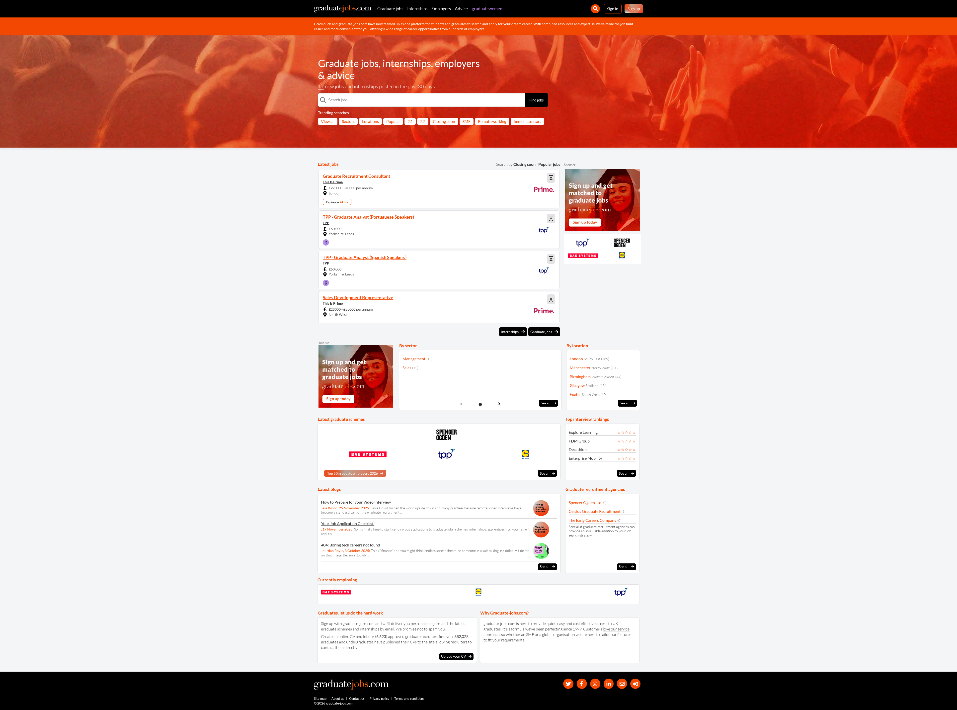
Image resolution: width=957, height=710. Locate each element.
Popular (393, 121)
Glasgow (577, 385)
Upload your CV (453, 656)
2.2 (422, 121)
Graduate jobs (390, 8)
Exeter (575, 394)
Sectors (348, 121)
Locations (370, 121)
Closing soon (444, 121)
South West (591, 394)
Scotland (592, 385)
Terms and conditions (409, 699)
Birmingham (580, 376)
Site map (320, 699)
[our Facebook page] (582, 684)
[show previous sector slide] (461, 404)
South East (592, 359)
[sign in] (635, 684)
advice (341, 75)
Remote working (492, 121)
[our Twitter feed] (568, 684)
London (576, 358)
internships (407, 63)
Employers (441, 8)
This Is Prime (333, 182)
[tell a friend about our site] (622, 684)
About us (337, 699)
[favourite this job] (551, 178)
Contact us (357, 699)
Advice (461, 8)
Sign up (634, 8)
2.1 (410, 121)
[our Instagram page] (595, 684)
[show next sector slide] (499, 404)
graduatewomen (487, 8)
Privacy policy (379, 699)
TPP (326, 223)
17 (321, 86)
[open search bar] (595, 8)
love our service (616, 628)
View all (327, 121)
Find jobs (536, 100)
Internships (417, 8)
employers (457, 63)
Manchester (580, 367)
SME (467, 121)
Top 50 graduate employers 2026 (352, 473)
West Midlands (603, 377)
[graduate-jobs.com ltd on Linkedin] (609, 684)
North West (600, 368)
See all (546, 403)
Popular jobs (549, 164)
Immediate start (527, 121)
